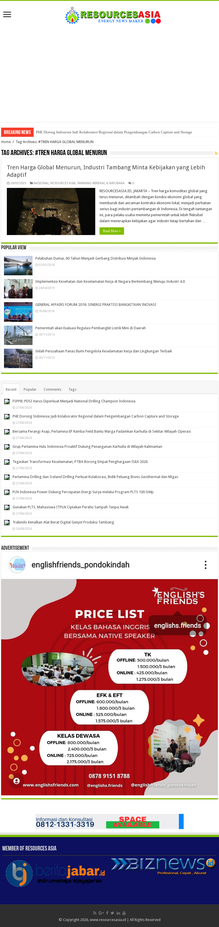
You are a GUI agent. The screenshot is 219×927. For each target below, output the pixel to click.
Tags (72, 389)
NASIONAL (41, 183)
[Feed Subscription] (216, 153)
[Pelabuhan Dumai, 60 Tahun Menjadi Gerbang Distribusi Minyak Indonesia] (18, 265)
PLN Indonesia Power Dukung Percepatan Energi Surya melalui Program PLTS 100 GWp (83, 492)
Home (6, 142)
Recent (11, 389)
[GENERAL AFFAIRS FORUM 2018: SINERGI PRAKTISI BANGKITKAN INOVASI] (18, 312)
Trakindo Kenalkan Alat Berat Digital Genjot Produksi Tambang (63, 522)
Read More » (112, 231)
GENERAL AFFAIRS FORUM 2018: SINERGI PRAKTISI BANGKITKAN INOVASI (95, 304)
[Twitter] (112, 913)
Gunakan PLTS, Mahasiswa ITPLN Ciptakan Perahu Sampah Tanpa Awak (71, 507)
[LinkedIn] (118, 913)
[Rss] (95, 913)
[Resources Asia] (109, 14)
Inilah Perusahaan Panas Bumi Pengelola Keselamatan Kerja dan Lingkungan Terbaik (103, 351)
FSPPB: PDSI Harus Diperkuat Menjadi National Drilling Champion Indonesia (74, 401)
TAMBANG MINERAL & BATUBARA (101, 183)
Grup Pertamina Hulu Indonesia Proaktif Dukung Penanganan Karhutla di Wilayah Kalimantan (87, 446)
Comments (52, 389)
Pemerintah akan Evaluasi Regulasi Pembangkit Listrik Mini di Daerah (90, 328)
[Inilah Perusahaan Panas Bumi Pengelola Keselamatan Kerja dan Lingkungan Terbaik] (18, 358)
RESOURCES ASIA (63, 183)
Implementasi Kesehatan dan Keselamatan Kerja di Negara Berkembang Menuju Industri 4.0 (110, 281)
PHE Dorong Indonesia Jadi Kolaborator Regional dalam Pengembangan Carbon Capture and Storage (114, 132)
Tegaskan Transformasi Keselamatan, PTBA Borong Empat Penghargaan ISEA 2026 (80, 462)
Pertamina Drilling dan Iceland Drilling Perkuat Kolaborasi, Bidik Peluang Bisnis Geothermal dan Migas (95, 477)
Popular (30, 389)
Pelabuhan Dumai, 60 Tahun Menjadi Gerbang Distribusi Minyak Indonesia (95, 258)
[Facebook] (107, 913)
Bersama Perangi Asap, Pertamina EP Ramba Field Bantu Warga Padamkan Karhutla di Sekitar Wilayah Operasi (102, 431)
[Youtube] (124, 913)
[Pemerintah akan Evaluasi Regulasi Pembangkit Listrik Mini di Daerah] (18, 335)
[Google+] (101, 913)
